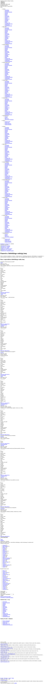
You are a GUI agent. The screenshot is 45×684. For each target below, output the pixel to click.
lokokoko (2, 436)
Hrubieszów (5, 551)
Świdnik (4, 563)
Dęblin (4, 550)
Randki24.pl (2, 243)
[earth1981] (3, 324)
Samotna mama (7, 121)
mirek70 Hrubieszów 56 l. (4, 661)
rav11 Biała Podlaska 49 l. (4, 655)
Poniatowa (4, 582)
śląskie (6, 21)
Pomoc (13, 678)
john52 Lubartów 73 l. (4, 645)
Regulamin (6, 678)
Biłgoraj (4, 547)
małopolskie (7, 15)
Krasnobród (5, 576)
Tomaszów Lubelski (6, 564)
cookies (15, 683)
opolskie (6, 17)
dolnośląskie (7, 28)
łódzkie (6, 14)
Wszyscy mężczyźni (6, 620)
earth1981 (2, 325)
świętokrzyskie (7, 22)
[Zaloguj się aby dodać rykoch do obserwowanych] (3, 298)
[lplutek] (3, 375)
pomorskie (6, 20)
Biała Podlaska (5, 546)
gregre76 (2, 352)
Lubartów (4, 555)
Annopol (4, 545)
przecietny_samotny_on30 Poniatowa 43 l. (7, 653)
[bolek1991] (3, 444)
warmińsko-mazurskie (8, 23)
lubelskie (6, 30)
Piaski (4, 581)
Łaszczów (4, 577)
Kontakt (1, 678)
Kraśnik (4, 552)
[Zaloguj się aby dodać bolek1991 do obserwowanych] (3, 449)
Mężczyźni (7, 118)
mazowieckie (7, 16)
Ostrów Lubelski (5, 580)
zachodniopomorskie (8, 25)
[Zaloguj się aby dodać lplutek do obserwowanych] (3, 379)
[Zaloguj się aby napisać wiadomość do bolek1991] (1, 449)
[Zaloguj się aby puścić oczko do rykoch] (2, 298)
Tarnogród (4, 585)
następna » (2, 540)
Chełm (4, 549)
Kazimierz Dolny (6, 574)
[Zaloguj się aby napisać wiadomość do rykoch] (1, 298)
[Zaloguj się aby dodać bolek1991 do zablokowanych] (4, 449)
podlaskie (6, 19)
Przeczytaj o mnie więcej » (5, 292)
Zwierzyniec (5, 589)
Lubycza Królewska (6, 578)
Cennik (9, 678)
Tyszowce (4, 587)
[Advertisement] (22, 634)
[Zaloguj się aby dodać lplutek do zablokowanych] (4, 379)
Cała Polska (7, 27)
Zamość (4, 566)
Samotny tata (7, 122)
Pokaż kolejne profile (4, 537)
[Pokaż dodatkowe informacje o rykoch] (0, 298)
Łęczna (4, 554)
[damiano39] (3, 403)
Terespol (4, 586)
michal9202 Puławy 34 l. (4, 657)
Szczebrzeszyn (5, 584)
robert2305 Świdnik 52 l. (4, 649)
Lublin (4, 556)
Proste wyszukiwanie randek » (5, 596)
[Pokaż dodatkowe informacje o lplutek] (0, 379)
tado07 (1, 262)
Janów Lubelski (5, 572)
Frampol (4, 571)
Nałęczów (4, 579)
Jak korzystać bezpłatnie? (9, 119)
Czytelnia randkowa (3, 680)
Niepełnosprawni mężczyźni (7, 624)
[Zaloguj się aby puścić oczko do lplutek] (2, 379)
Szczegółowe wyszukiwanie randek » (7, 597)
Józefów (4, 573)
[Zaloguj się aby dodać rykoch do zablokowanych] (4, 298)
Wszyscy (6, 116)
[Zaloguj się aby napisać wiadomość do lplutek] (1, 379)
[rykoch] (3, 293)
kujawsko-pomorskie (8, 29)
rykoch (1, 294)
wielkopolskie (7, 24)
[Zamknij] (0, 299)
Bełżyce (4, 570)
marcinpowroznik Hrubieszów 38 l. (6, 647)
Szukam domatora (8, 123)
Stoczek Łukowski (6, 583)
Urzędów (4, 588)
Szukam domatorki (8, 124)
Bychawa (4, 548)
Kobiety (6, 117)
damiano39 (2, 404)
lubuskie (6, 13)
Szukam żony (7, 243)
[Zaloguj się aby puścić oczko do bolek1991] (2, 449)
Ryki (3, 562)
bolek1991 (2, 445)
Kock (4, 575)
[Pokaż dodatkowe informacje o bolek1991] (0, 449)
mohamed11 (2, 508)
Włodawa (4, 565)
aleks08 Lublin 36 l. (3, 651)
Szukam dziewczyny (6, 623)
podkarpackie (7, 18)
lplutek (1, 376)
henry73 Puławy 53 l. (4, 659)
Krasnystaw (5, 553)
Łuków (4, 557)
